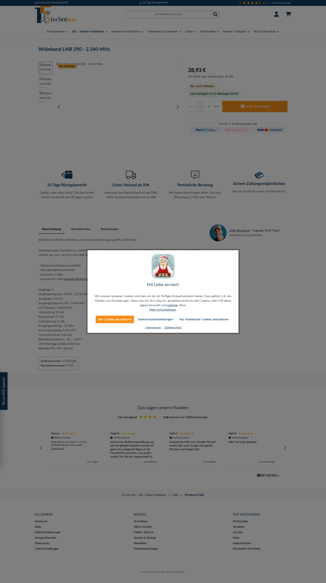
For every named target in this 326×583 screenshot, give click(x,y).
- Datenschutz (172, 327)
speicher (172, 305)
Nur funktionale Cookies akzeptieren (204, 319)
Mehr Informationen (162, 309)
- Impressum (153, 327)
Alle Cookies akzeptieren (114, 319)
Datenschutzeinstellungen (155, 319)
